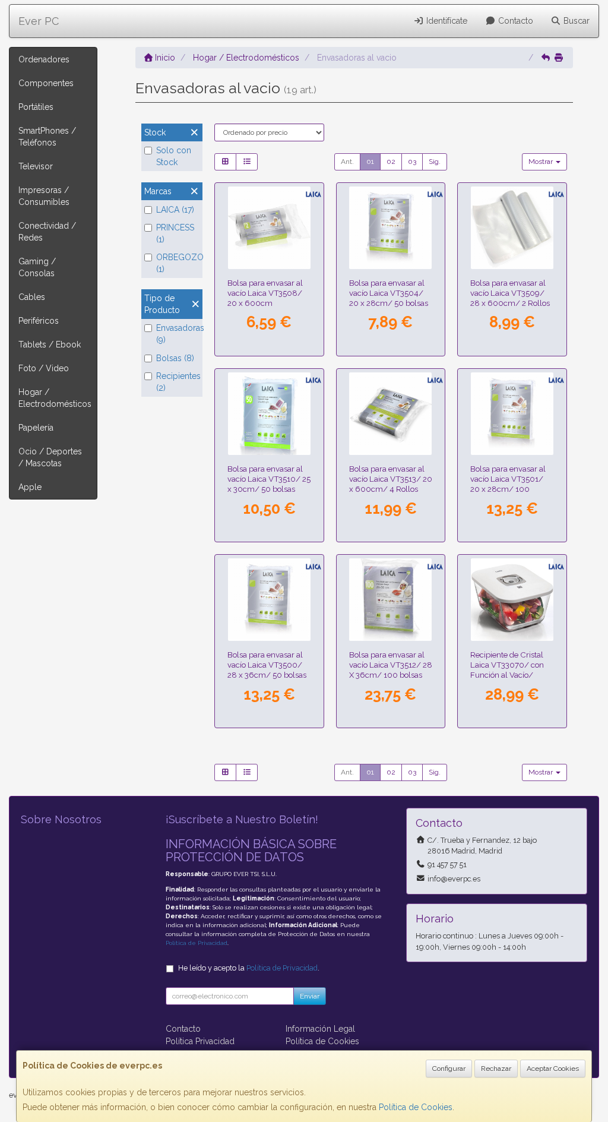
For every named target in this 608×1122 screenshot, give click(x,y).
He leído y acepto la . (248, 967)
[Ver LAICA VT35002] (269, 599)
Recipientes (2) (178, 382)
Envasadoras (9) (178, 333)
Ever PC (38, 21)
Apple (30, 487)
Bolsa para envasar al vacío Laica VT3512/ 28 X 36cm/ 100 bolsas (390, 665)
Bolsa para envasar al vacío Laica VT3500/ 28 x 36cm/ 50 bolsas (266, 665)
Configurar (449, 1068)
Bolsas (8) (175, 358)
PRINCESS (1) (175, 233)
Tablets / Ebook (49, 344)
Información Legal (320, 1028)
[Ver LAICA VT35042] (390, 228)
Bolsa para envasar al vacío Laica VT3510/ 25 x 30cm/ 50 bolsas (269, 479)
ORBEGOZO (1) (178, 263)
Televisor (35, 166)
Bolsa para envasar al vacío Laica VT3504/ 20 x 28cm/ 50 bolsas (388, 293)
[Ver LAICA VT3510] (269, 413)
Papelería (35, 427)
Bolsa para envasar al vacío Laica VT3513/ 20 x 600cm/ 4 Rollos (390, 479)
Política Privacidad (200, 1041)
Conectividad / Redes (47, 231)
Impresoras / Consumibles (43, 196)
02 (391, 161)
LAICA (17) (175, 209)
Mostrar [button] (541, 161)
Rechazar (496, 1068)
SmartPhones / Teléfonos (47, 136)
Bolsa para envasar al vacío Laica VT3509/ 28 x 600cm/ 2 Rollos (510, 293)
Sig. (435, 161)
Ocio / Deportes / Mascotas (50, 457)
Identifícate (445, 21)
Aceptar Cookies (553, 1068)
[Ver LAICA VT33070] (512, 599)
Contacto (514, 21)
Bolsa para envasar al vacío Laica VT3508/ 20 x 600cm (265, 293)
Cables (31, 297)
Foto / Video (43, 368)
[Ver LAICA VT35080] (269, 228)
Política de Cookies (415, 1107)
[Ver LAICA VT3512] (390, 599)
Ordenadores (43, 59)
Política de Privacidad (196, 943)
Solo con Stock (173, 156)
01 (370, 161)
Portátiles (35, 107)
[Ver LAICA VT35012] (512, 413)
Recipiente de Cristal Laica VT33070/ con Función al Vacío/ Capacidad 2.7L (507, 670)
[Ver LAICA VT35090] (512, 228)
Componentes (46, 83)
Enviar (309, 996)
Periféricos (38, 320)
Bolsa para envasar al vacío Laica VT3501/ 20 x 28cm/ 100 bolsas (508, 484)
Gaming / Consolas (37, 267)
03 (412, 161)
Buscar (575, 21)
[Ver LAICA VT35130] (390, 413)
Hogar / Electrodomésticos (54, 398)
